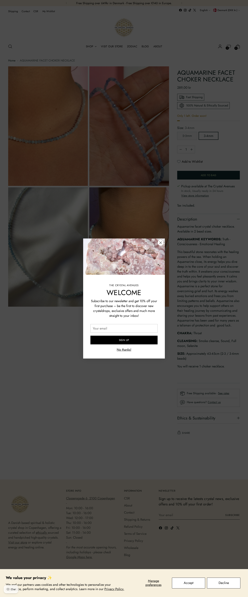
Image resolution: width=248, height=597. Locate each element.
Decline (224, 582)
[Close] (160, 243)
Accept (188, 582)
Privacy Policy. (114, 589)
